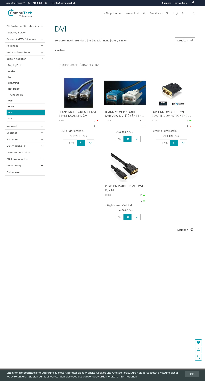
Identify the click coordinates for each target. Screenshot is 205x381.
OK (192, 374)
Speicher (12, 132)
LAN (10, 77)
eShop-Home (112, 13)
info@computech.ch (65, 2)
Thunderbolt (15, 94)
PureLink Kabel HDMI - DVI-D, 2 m (125, 188)
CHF (114, 40)
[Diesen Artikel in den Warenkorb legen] (81, 143)
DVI (10, 112)
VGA (10, 118)
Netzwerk (12, 126)
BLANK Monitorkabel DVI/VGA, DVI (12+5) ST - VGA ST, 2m (123, 114)
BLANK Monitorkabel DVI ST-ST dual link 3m (77, 114)
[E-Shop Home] (20, 12)
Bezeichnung (101, 40)
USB (10, 100)
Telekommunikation (18, 152)
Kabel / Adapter (16, 58)
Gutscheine (13, 172)
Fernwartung (180, 2)
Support (166, 2)
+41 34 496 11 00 (39, 2)
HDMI (11, 106)
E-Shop (64, 65)
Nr (89, 40)
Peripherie (12, 45)
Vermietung (14, 165)
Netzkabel (14, 88)
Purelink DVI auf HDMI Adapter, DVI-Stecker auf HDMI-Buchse (171, 114)
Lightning (13, 82)
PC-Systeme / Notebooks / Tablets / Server (23, 29)
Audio (11, 71)
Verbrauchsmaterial (18, 52)
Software (12, 139)
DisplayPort (14, 65)
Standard (80, 40)
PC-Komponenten (18, 159)
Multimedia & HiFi (16, 146)
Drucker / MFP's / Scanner (21, 39)
